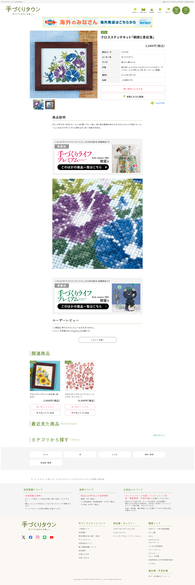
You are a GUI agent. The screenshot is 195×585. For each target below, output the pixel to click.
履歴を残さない (159, 435)
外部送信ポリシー (86, 543)
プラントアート (155, 550)
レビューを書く (97, 339)
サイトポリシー (85, 539)
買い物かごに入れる (133, 88)
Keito (151, 536)
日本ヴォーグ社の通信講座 (159, 529)
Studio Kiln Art (119, 532)
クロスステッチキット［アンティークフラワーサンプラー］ (79, 395)
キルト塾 (152, 532)
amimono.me (154, 539)
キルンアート (154, 542)
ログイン (76, 330)
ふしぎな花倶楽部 (156, 546)
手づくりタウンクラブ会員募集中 (12, 2)
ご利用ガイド (84, 529)
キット (45, 454)
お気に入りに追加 (135, 96)
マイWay (152, 563)
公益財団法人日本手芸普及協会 (161, 560)
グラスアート (154, 553)
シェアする (160, 102)
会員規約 (82, 532)
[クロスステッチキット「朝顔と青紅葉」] (64, 64)
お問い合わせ (84, 558)
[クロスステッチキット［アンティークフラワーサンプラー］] (80, 376)
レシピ (114, 454)
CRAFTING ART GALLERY (124, 529)
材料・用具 (149, 454)
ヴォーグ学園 (154, 556)
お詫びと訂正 (84, 554)
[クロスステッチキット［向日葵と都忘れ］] (45, 376)
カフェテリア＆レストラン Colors (127, 536)
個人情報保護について (87, 547)
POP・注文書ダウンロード (159, 576)
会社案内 (82, 550)
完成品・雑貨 (45, 462)
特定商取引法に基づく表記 (89, 536)
